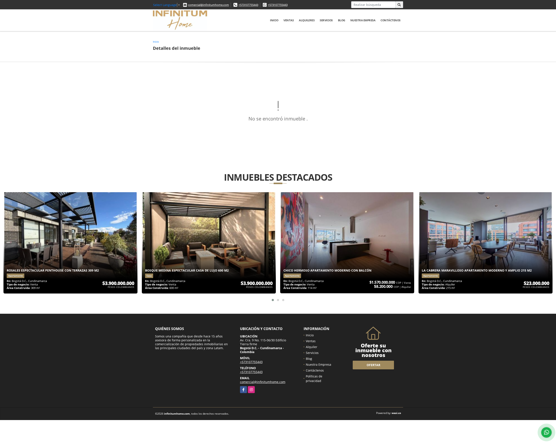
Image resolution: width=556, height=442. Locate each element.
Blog (341, 20)
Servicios (326, 20)
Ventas (288, 20)
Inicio (274, 20)
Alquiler (311, 347)
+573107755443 (248, 5)
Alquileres (306, 20)
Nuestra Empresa (363, 20)
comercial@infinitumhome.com (208, 5)
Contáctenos (390, 20)
